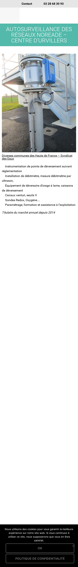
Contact (27, 3)
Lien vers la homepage (48, 15)
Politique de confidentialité (40, 558)
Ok (40, 548)
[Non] (73, 546)
